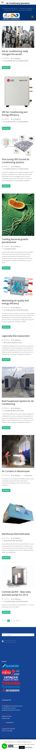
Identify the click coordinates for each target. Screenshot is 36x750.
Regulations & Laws (17, 342)
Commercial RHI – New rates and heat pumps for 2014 (16, 593)
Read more (6, 67)
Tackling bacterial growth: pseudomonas (15, 241)
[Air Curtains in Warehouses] (18, 451)
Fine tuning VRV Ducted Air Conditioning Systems (15, 161)
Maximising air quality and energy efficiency (15, 302)
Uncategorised (28, 475)
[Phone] (4, 746)
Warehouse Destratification (16, 533)
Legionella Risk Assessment (16, 335)
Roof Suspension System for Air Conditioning (18, 402)
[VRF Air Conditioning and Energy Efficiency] (18, 92)
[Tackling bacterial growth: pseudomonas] (18, 214)
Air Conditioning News (22, 60)
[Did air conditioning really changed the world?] (18, 37)
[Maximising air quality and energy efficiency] (18, 286)
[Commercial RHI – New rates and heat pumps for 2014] (18, 577)
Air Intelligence (17, 58)
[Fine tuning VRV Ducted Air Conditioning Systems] (18, 146)
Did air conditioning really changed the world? (15, 53)
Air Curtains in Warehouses (16, 471)
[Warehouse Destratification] (18, 514)
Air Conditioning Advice (10, 60)
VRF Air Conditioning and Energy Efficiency (14, 113)
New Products (7, 342)
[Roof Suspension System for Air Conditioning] (18, 382)
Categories (5, 632)
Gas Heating (19, 540)
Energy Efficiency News (22, 310)
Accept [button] (22, 747)
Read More (28, 747)
